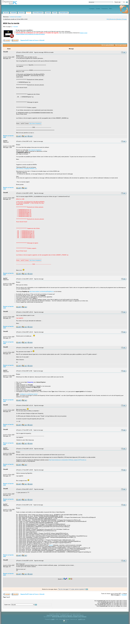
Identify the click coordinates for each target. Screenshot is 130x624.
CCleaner (83, 616)
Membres (119, 19)
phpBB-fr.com (81, 619)
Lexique (48, 12)
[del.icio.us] (66, 579)
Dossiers (21, 12)
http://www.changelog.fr (35, 123)
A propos (91, 8)
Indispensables (64, 12)
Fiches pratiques (38, 12)
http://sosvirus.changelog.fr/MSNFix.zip (26, 168)
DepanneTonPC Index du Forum (29, 40)
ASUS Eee (54, 616)
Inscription (18, 16)
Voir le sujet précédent (108, 45)
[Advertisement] (106, 25)
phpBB (52, 619)
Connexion (12, 16)
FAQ (108, 19)
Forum (29, 12)
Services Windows (68, 616)
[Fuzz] (71, 579)
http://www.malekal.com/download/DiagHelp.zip (42, 291)
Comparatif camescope (66, 615)
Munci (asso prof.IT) (78, 615)
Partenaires (105, 8)
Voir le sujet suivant (120, 45)
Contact (98, 8)
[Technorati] (69, 579)
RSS (110, 8)
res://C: (51, 545)
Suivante (15, 26)
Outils (55, 12)
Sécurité (42, 40)
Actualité (13, 12)
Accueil (6, 12)
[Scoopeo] (64, 579)
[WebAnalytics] (65, 621)
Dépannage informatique (53, 615)
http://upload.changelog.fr (34, 150)
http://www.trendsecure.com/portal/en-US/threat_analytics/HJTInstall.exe (67, 460)
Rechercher (113, 19)
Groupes (124, 19)
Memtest (60, 616)
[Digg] (68, 579)
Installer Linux (77, 616)
